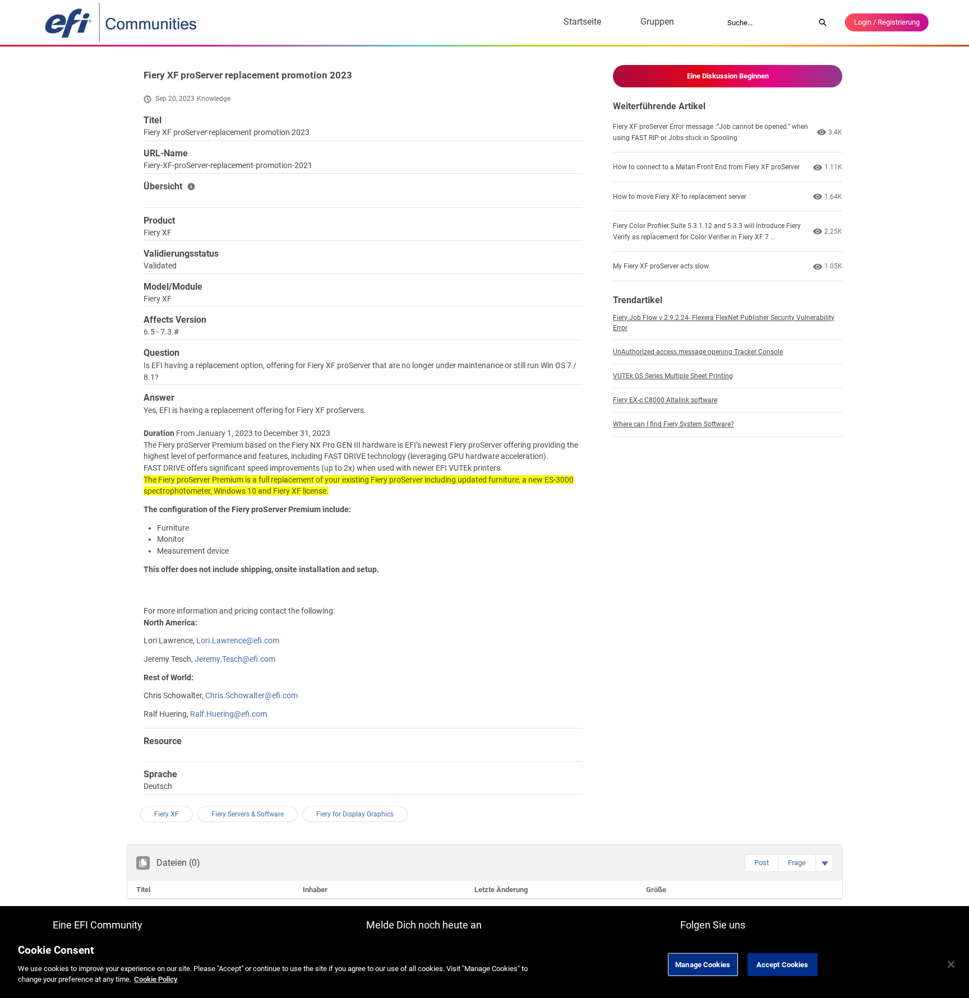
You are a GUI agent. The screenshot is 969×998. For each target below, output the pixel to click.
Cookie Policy (156, 979)
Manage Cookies (702, 964)
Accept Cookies (782, 964)
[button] (761, 863)
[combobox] (767, 22)
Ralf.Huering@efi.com (228, 713)
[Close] (951, 964)
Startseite (582, 21)
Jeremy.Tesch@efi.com (235, 658)
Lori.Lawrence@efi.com (237, 640)
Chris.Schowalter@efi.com (251, 695)
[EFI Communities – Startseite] (121, 22)
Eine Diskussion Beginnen (728, 76)
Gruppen (657, 21)
